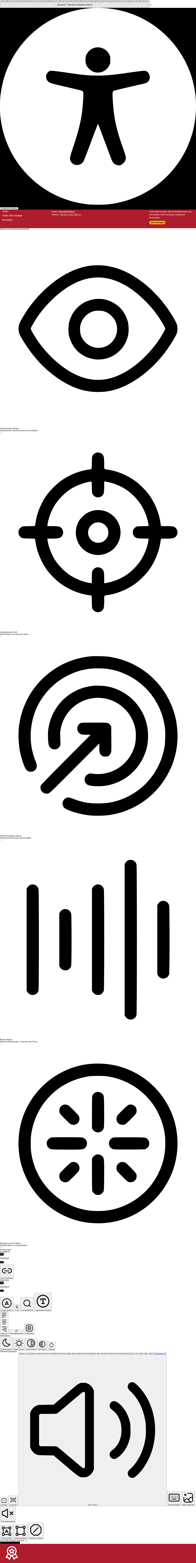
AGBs (5, 211)
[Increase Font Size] (2, 1254)
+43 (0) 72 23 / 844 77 (70, 214)
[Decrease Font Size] (2, 1262)
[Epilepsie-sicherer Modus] (1, 1248)
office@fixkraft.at (67, 211)
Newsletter (7, 220)
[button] (151, 5)
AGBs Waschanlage (12, 215)
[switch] (1, 432)
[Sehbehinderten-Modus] (1, 433)
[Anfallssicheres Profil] (1, 637)
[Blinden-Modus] (1, 1044)
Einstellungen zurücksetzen (10, 1543)
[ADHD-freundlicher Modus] (1, 840)
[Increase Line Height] (2, 1282)
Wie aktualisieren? (160, 1354)
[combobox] (74, 4)
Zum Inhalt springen (8, 1540)
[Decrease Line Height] (2, 1290)
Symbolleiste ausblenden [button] (9, 208)
